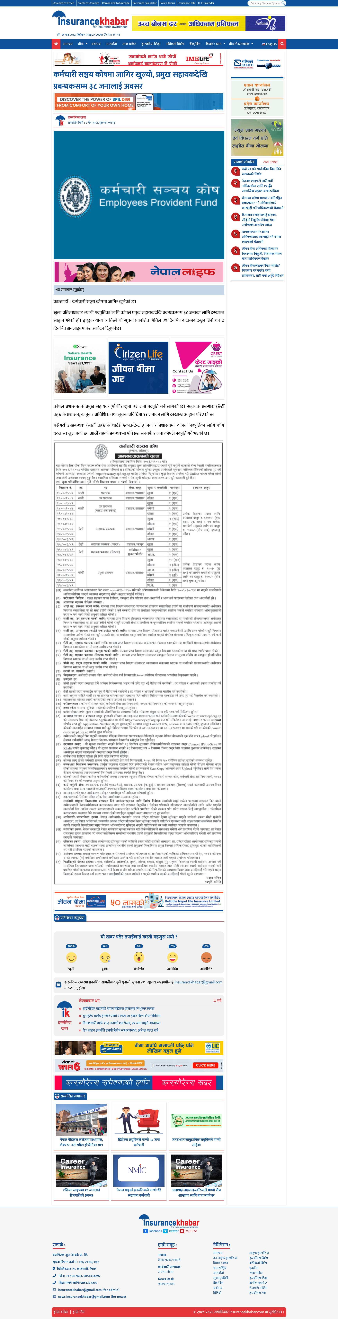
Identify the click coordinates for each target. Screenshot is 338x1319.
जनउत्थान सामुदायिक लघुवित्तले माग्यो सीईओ (196, 1142)
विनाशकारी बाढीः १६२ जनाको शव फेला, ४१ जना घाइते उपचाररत (121, 1023)
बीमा (81, 44)
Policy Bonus (167, 3)
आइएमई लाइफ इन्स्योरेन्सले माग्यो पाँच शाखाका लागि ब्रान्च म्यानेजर (196, 1193)
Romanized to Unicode (116, 3)
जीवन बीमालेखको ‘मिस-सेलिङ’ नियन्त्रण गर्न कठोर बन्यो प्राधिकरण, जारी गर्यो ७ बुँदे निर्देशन (262, 270)
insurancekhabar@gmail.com (198, 982)
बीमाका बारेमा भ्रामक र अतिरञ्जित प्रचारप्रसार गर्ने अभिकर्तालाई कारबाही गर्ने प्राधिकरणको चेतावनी (262, 203)
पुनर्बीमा (253, 1268)
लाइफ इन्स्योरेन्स (259, 1253)
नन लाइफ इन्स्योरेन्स (225, 1258)
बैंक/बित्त (195, 44)
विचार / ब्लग (213, 44)
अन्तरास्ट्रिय (219, 1268)
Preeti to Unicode (88, 3)
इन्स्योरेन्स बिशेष (258, 1258)
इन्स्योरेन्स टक (257, 1293)
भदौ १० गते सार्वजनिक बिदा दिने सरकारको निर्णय (261, 171)
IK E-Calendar (206, 3)
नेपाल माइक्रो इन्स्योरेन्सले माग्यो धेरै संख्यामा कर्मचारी (139, 1193)
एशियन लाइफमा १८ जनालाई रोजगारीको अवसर (81, 1193)
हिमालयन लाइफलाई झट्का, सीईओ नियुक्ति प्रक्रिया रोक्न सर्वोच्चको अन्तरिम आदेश (259, 220)
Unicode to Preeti (64, 3)
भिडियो (217, 1293)
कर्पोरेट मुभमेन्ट (258, 1283)
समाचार (68, 44)
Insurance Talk (186, 3)
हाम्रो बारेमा (61, 1312)
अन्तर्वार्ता (111, 44)
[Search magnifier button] (283, 3)
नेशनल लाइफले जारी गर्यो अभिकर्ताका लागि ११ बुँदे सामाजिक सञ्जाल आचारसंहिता (260, 186)
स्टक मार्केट (129, 44)
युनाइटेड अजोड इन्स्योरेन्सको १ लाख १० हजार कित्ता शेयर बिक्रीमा (121, 1016)
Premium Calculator (145, 3)
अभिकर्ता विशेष (175, 44)
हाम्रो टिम (78, 1312)
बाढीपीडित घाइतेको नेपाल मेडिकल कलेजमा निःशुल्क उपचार (118, 1009)
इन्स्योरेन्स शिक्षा (151, 44)
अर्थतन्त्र (96, 44)
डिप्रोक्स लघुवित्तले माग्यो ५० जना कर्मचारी (139, 1142)
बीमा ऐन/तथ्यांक (239, 44)
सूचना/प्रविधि (220, 1278)
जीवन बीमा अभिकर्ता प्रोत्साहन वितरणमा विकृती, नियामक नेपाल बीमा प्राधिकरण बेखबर (262, 253)
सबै (218, 1001)
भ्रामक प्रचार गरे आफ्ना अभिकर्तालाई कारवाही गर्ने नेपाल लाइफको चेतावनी (261, 237)
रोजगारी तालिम (258, 1288)
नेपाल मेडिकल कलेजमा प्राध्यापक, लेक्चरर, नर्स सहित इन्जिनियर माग (81, 1142)
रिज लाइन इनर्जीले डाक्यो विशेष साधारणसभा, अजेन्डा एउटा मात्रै (120, 1030)
